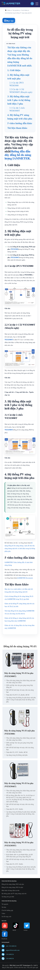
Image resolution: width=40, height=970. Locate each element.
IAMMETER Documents (25, 578)
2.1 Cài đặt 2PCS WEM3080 (16, 84)
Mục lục (10, 20)
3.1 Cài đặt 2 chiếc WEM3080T (17, 109)
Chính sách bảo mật (20, 967)
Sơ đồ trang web (6, 916)
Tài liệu (4, 907)
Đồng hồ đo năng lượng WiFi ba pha (12, 887)
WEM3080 (14, 249)
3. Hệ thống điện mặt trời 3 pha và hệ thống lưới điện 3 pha (18, 99)
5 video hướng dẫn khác (19, 123)
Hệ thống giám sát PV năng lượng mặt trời (14, 893)
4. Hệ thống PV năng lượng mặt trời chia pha (19, 116)
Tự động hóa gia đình (8, 897)
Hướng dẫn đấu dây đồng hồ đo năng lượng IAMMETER (18, 154)
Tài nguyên (5, 904)
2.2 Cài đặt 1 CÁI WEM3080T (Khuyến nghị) (20, 90)
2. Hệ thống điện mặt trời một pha (18, 76)
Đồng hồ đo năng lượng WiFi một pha (13, 884)
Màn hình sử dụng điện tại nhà (10, 890)
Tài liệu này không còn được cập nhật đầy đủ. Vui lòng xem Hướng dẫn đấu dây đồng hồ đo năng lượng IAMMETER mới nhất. (19, 56)
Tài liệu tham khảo (17, 128)
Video (3, 913)
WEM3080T (15, 257)
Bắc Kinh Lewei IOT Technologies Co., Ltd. (23, 965)
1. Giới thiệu (13, 70)
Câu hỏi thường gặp (7, 910)
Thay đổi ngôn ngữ (32, 967)
